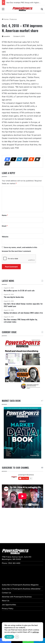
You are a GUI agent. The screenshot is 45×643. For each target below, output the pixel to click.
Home (5, 19)
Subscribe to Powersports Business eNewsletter (21, 589)
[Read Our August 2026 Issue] (22, 364)
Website (5, 237)
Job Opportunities (9, 605)
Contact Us (6, 593)
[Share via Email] (36, 159)
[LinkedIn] (18, 159)
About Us (5, 601)
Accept (9, 637)
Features (13, 19)
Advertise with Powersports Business (17, 597)
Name (5, 215)
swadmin (7, 36)
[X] (12, 159)
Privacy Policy (7, 609)
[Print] (6, 163)
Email (5, 226)
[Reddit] (30, 159)
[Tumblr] (24, 159)
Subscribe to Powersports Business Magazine (20, 585)
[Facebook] (6, 159)
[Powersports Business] (22, 9)
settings (35, 632)
